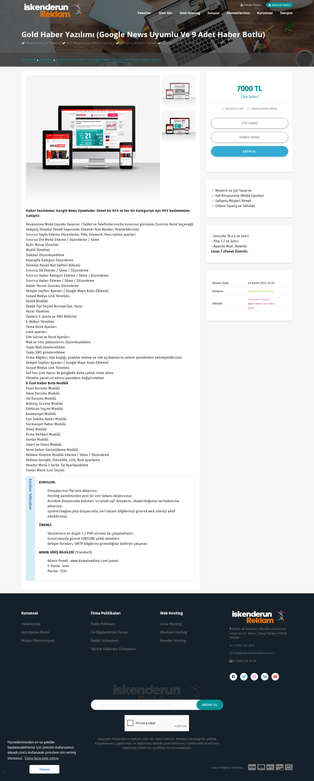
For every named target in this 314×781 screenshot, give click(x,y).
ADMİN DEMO (249, 137)
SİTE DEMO (249, 123)
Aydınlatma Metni (35, 632)
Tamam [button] (44, 769)
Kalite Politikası (103, 624)
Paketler (144, 13)
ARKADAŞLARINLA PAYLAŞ (264, 108)
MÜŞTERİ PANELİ (280, 4)
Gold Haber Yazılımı (258, 299)
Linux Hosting (171, 624)
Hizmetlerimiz (238, 13)
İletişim (286, 13)
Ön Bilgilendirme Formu (109, 632)
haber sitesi (254, 303)
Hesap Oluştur (252, 4)
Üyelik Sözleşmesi (104, 641)
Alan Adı (165, 13)
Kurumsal (265, 13)
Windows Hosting (173, 632)
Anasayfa (29, 59)
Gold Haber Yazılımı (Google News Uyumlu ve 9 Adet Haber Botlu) (108, 59)
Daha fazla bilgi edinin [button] (42, 758)
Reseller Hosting (173, 641)
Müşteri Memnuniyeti (37, 641)
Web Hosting (190, 13)
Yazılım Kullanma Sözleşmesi (113, 649)
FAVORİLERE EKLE (234, 108)
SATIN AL (249, 151)
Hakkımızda (30, 624)
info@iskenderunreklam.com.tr (254, 653)
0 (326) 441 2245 (243, 645)
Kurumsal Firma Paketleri (261, 291)
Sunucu (213, 13)
